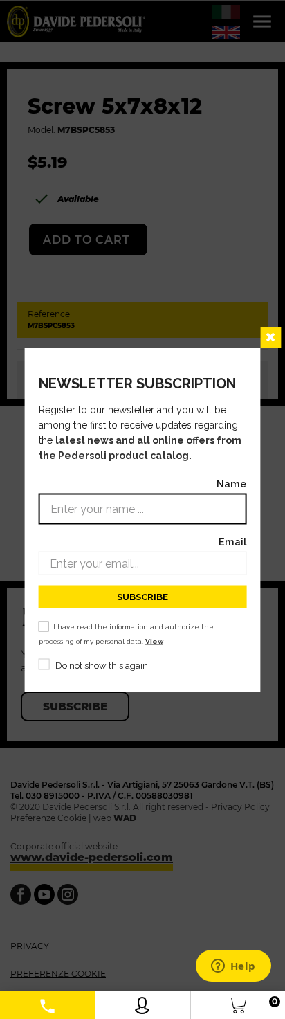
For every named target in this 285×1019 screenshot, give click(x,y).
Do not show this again (101, 665)
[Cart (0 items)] (237, 1002)
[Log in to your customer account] (142, 1002)
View (154, 641)
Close (270, 337)
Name (231, 483)
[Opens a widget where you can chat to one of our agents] (233, 967)
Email (232, 542)
